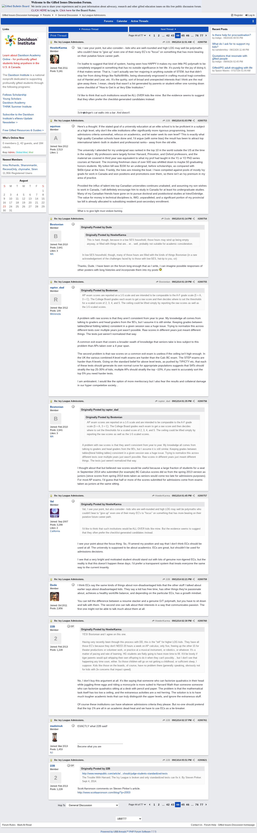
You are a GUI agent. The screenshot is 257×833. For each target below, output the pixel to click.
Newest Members (12, 159)
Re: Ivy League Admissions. (69, 42)
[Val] (54, 516)
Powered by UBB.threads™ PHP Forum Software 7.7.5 (128, 831)
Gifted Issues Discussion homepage (20, 15)
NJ (51, 752)
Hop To (61, 805)
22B (167, 42)
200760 (203, 621)
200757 (203, 495)
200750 (203, 42)
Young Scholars (12, 98)
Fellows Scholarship (14, 94)
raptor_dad (164, 401)
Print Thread (58, 35)
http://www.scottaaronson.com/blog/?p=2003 (104, 792)
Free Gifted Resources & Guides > (23, 130)
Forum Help (210, 825)
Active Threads (139, 21)
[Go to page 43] (150, 35)
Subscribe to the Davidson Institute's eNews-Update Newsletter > (18, 118)
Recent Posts (219, 29)
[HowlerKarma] (54, 63)
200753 (203, 120)
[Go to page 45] (206, 35)
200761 (203, 720)
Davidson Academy (14, 102)
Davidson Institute (18, 74)
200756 (203, 401)
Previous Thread (89, 29)
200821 (203, 760)
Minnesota (55, 314)
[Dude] (54, 600)
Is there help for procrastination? (231, 34)
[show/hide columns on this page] (253, 21)
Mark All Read (24, 825)
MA (51, 254)
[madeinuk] (54, 741)
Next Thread (167, 29)
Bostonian (164, 282)
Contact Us (196, 825)
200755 (203, 282)
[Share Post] (194, 42)
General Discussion (68, 15)
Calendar (122, 21)
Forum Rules (8, 825)
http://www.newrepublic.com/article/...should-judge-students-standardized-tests (125, 773)
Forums (47, 15)
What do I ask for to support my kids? (231, 45)
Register (238, 15)
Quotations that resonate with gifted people (229, 57)
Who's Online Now (13, 137)
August (24, 180)
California (55, 531)
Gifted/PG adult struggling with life (232, 67)
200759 (203, 579)
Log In (251, 15)
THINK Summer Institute (17, 106)
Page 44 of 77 (136, 35)
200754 (203, 218)
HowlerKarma (162, 495)
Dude (167, 218)
